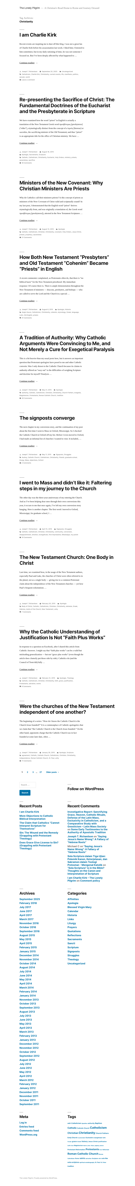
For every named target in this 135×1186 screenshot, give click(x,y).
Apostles (84, 1123)
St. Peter (103, 1162)
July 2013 (25, 1015)
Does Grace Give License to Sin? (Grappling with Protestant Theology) (38, 845)
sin (100, 1158)
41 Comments (27, 318)
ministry (68, 157)
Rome (77, 1158)
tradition (60, 395)
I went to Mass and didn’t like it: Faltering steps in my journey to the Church (65, 485)
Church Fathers (67, 393)
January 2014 (27, 995)
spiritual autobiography (87, 1162)
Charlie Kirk (35, 74)
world (28, 77)
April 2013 (25, 1027)
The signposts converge (47, 418)
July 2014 (25, 971)
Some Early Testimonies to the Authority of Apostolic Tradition (88, 831)
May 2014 (25, 979)
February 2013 (28, 1035)
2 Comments (26, 463)
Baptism (98, 1123)
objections (33, 460)
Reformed (106, 1149)
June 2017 (25, 911)
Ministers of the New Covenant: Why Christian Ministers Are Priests (61, 186)
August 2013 (27, 1011)
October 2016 (27, 927)
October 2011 (27, 1100)
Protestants (34, 395)
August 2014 (27, 967)
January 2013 (27, 1039)
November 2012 (29, 1047)
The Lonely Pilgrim (29, 7)
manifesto (68, 74)
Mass (27, 460)
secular (22, 77)
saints (82, 1158)
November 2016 (29, 923)
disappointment (25, 535)
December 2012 (29, 1043)
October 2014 (27, 963)
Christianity (45, 74)
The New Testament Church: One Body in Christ (66, 560)
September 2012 (29, 1055)
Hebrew (22, 609)
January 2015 (27, 951)
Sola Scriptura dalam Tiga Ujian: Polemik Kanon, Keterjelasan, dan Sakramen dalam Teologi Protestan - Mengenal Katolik (87, 860)
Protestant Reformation (76, 1150)
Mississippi (66, 535)
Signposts (59, 454)
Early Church (72, 1138)
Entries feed (26, 1126)
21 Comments (27, 237)
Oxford (40, 460)
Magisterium (24, 395)
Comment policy (90, 880)
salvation (32, 684)
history (85, 1141)
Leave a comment (28, 80)
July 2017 (25, 907)
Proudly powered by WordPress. (45, 1178)
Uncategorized (67, 71)
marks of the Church (33, 609)
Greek (69, 312)
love (72, 1145)
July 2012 (25, 1063)
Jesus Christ (76, 232)
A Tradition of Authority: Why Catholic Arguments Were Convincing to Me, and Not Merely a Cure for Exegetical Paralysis (66, 343)
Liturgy (72, 923)
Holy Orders (59, 157)
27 (41, 772)
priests (73, 157)
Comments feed (29, 1130)
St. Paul (51, 758)
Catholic (25, 157)
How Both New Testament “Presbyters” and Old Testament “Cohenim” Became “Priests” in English (64, 263)
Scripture (42, 155)
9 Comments (26, 686)
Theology (70, 678)
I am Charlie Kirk (38, 35)
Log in (23, 1122)
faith (56, 681)
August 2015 (27, 935)
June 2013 (25, 1019)
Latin (21, 315)
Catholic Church (34, 457)
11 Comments (26, 761)
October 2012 (27, 1051)
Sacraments (33, 155)
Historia (68, 309)
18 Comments (27, 163)
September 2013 (29, 1007)
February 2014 (28, 991)
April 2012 (25, 1076)
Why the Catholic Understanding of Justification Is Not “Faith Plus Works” (62, 634)
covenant (58, 232)
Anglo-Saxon (26, 312)
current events (55, 74)
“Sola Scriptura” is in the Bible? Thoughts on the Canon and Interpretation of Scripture (86, 870)
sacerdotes (23, 160)
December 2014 (29, 955)
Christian (41, 232)
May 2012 (25, 1071)
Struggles (67, 454)
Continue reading (28, 62)
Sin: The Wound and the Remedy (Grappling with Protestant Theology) (38, 835)
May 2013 (25, 1023)
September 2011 (29, 1104)
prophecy (28, 235)
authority (25, 393)
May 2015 (25, 939)
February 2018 (28, 903)
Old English (28, 315)
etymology (62, 312)
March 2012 (26, 1080)
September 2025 (29, 899)
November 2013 (29, 999)
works (38, 684)
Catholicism (26, 74)
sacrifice (32, 160)
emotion (35, 535)
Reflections (74, 935)
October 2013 (27, 1003)
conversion (68, 532)
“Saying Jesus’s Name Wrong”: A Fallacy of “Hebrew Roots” (88, 839)
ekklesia (69, 606)
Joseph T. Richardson (29, 71)
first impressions (55, 535)
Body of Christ (27, 606)
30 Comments (27, 398)
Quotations (74, 931)
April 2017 (25, 915)
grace (61, 681)
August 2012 (27, 1059)
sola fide (104, 1158)
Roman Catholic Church (47, 395)
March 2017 (26, 919)
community (59, 532)
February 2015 (28, 947)
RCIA (101, 1149)
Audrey (24, 457)
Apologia (25, 155)
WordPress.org (28, 1134)
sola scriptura (73, 1162)
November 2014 (29, 959)
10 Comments (27, 537)
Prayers (72, 927)
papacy (97, 1145)
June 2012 (25, 1067)
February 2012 (28, 1084)
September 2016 (29, 931)
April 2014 (25, 983)
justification (68, 681)
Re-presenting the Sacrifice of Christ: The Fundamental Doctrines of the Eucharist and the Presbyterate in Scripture (67, 105)
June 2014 (25, 975)
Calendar (73, 911)
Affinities (73, 899)
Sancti (71, 943)
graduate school (71, 457)
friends (61, 457)
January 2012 (27, 1088)
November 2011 (28, 1096)
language (75, 312)
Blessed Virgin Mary (80, 907)
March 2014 (26, 987)
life (62, 74)
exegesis (77, 393)
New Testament (47, 609)
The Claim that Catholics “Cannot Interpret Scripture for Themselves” (39, 825)
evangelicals (43, 535)
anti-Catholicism (74, 1123)
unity (56, 609)
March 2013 (26, 1031)
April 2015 (25, 943)
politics (75, 74)
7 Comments (26, 612)
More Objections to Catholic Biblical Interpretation (36, 817)
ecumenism (81, 1137)
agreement (26, 755)
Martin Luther (87, 1145)
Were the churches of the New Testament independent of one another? (67, 709)
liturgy (21, 460)
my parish (74, 535)
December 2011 (28, 1092)
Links (71, 919)
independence (24, 758)
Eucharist (50, 157)
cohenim (54, 312)
